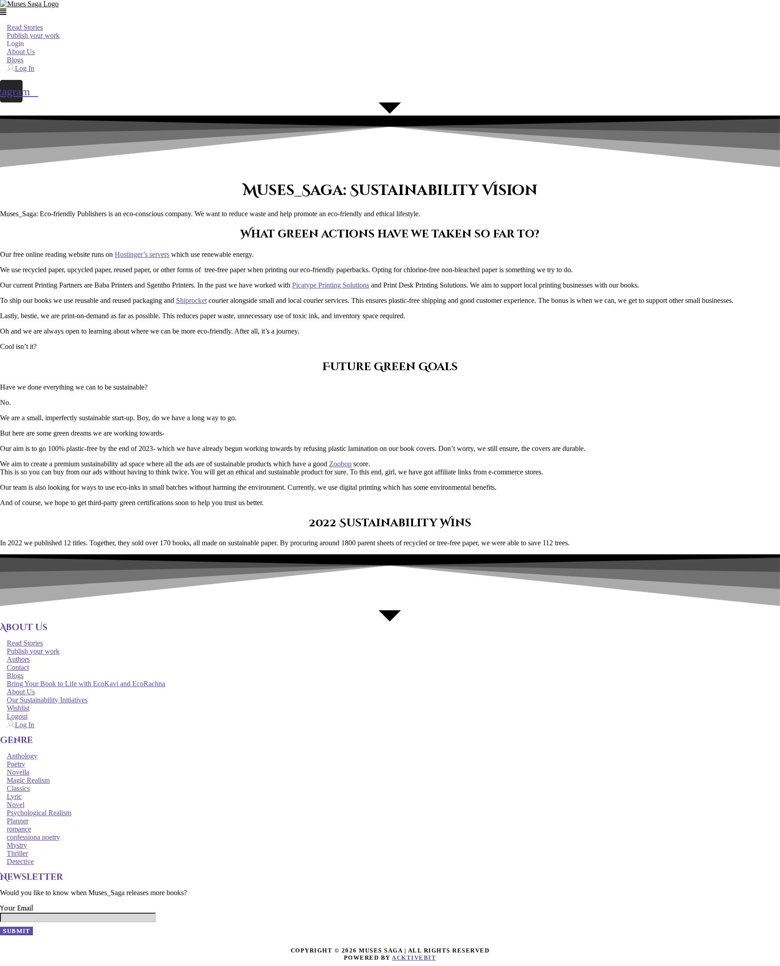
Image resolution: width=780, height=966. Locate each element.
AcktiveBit (414, 957)
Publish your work (33, 35)
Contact (18, 667)
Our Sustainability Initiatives (47, 700)
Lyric (14, 796)
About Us (21, 52)
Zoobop (340, 464)
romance (19, 829)
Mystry (17, 845)
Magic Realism (28, 780)
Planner (17, 821)
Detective (20, 861)
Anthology (22, 756)
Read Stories (25, 27)
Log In (24, 68)
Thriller (17, 853)
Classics (18, 788)
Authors (18, 659)
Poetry (16, 764)
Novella (18, 772)
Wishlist (18, 708)
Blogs (15, 60)
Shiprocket (191, 300)
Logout (17, 716)
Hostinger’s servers (142, 254)
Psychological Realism (39, 813)
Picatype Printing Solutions (330, 285)
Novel (15, 804)
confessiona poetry (33, 837)
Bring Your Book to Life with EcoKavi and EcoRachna (86, 683)
